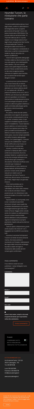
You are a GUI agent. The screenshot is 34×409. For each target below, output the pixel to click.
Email (7, 297)
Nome (7, 290)
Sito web (7, 305)
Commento (8, 272)
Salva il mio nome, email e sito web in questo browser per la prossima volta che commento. (16, 317)
